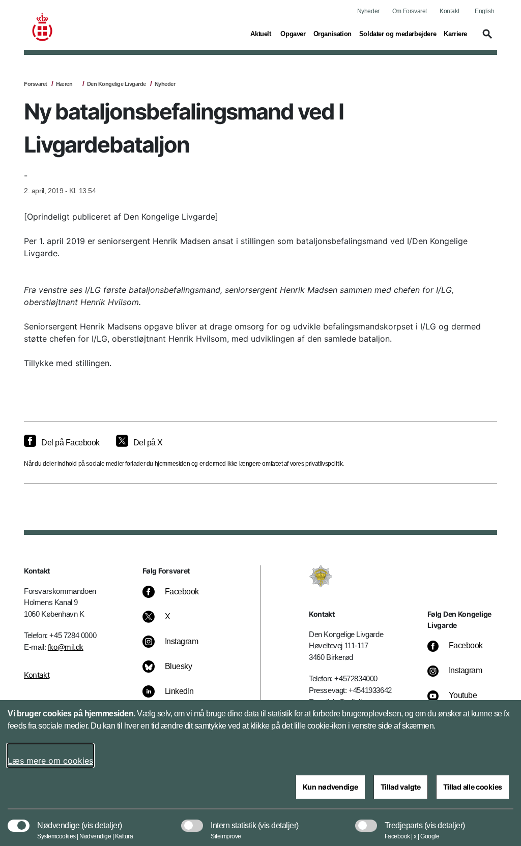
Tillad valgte (401, 786)
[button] (486, 38)
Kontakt (449, 11)
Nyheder (368, 11)
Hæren (64, 84)
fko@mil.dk (65, 647)
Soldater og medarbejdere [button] (397, 33)
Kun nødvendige (330, 786)
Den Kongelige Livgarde (116, 84)
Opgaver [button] (292, 33)
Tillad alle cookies (472, 786)
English (484, 11)
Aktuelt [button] (261, 33)
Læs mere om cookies (50, 761)
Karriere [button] (455, 33)
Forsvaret (35, 84)
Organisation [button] (332, 33)
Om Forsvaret (409, 11)
